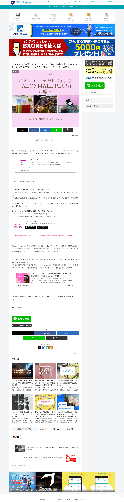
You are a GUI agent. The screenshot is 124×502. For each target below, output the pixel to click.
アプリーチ (52, 223)
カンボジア (15, 325)
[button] (68, 130)
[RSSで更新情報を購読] (51, 347)
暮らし (22, 325)
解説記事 (29, 325)
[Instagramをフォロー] (43, 347)
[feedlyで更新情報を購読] (47, 347)
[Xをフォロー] (39, 347)
